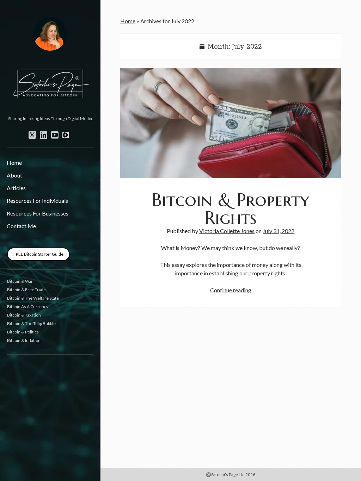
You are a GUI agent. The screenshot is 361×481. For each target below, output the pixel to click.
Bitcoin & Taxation (24, 315)
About (14, 175)
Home (14, 162)
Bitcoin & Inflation (24, 340)
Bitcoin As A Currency (27, 306)
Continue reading (230, 290)
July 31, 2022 (278, 230)
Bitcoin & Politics (23, 332)
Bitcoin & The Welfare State (33, 298)
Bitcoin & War (20, 281)
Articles (16, 188)
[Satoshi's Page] (50, 110)
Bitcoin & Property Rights (230, 123)
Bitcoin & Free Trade (26, 289)
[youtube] (55, 135)
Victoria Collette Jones (227, 230)
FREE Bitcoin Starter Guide (38, 254)
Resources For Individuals (37, 200)
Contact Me (21, 226)
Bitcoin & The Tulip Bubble (31, 323)
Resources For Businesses (37, 213)
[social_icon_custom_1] (65, 135)
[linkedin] (43, 135)
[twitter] (32, 135)
